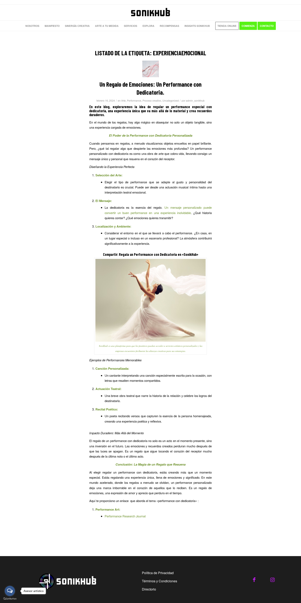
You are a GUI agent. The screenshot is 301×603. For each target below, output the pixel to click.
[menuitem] (32, 26)
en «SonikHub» (187, 254)
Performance (134, 100)
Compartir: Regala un (118, 254)
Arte (123, 100)
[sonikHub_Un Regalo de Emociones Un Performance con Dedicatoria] (150, 69)
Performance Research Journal (125, 516)
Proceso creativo (152, 100)
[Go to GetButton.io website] (9, 598)
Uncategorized (170, 100)
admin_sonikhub (195, 100)
